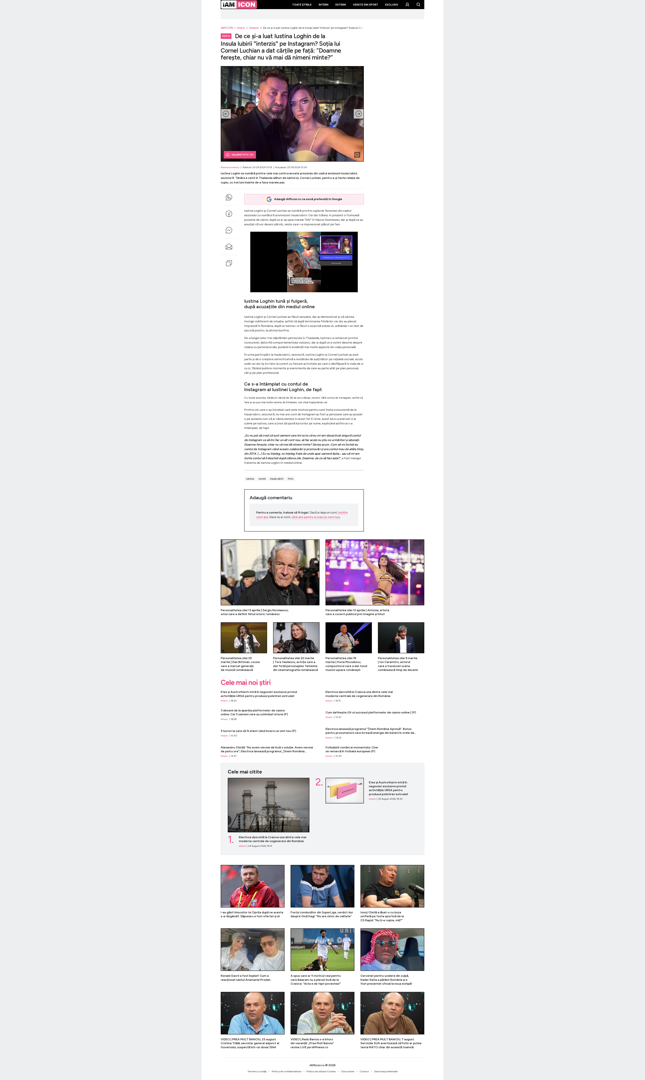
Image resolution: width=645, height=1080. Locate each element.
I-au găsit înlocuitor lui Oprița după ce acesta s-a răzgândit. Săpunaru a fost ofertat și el (253, 893)
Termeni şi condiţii (257, 1071)
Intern (323, 4)
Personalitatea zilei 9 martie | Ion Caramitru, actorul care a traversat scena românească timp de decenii (401, 647)
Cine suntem (347, 1071)
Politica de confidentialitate (286, 1071)
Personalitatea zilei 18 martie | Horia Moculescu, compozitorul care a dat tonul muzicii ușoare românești (349, 647)
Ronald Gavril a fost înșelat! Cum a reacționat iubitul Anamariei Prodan (253, 957)
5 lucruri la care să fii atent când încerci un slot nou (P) (270, 733)
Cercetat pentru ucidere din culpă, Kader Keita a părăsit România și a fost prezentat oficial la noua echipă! (392, 957)
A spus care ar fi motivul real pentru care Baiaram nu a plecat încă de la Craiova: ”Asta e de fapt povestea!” (322, 957)
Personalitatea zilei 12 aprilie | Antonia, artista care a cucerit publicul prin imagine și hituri (375, 577)
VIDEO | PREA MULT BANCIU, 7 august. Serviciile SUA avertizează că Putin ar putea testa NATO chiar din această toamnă (392, 1020)
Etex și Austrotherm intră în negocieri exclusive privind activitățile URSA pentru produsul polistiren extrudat (270, 696)
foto (290, 478)
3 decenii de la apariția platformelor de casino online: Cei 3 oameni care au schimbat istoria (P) (270, 715)
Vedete (254, 27)
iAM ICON (227, 27)
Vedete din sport (365, 4)
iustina (250, 478)
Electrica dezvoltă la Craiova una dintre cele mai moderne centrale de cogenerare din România (375, 696)
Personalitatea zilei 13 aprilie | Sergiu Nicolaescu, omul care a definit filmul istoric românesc (270, 577)
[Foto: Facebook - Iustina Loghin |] (357, 155)
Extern (340, 4)
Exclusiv (391, 4)
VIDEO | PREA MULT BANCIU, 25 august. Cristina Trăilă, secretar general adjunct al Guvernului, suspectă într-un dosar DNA (253, 1020)
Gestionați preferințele (386, 1071)
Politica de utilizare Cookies (321, 1071)
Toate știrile (302, 4)
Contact (364, 1071)
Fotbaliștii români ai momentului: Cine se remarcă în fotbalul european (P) (375, 752)
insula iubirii (276, 478)
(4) (242, 154)
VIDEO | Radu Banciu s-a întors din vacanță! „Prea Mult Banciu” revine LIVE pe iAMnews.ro (322, 1020)
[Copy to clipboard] (229, 263)
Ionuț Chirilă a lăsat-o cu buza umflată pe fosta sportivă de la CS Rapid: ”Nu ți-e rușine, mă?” (392, 893)
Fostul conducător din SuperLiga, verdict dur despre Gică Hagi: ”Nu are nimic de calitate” (322, 893)
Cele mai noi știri (246, 682)
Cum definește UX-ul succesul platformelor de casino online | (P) (375, 715)
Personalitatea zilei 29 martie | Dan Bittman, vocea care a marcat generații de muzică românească (244, 647)
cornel (262, 478)
